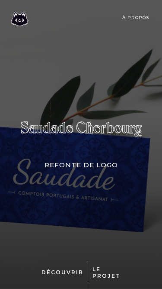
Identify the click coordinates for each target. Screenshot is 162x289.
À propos (135, 17)
